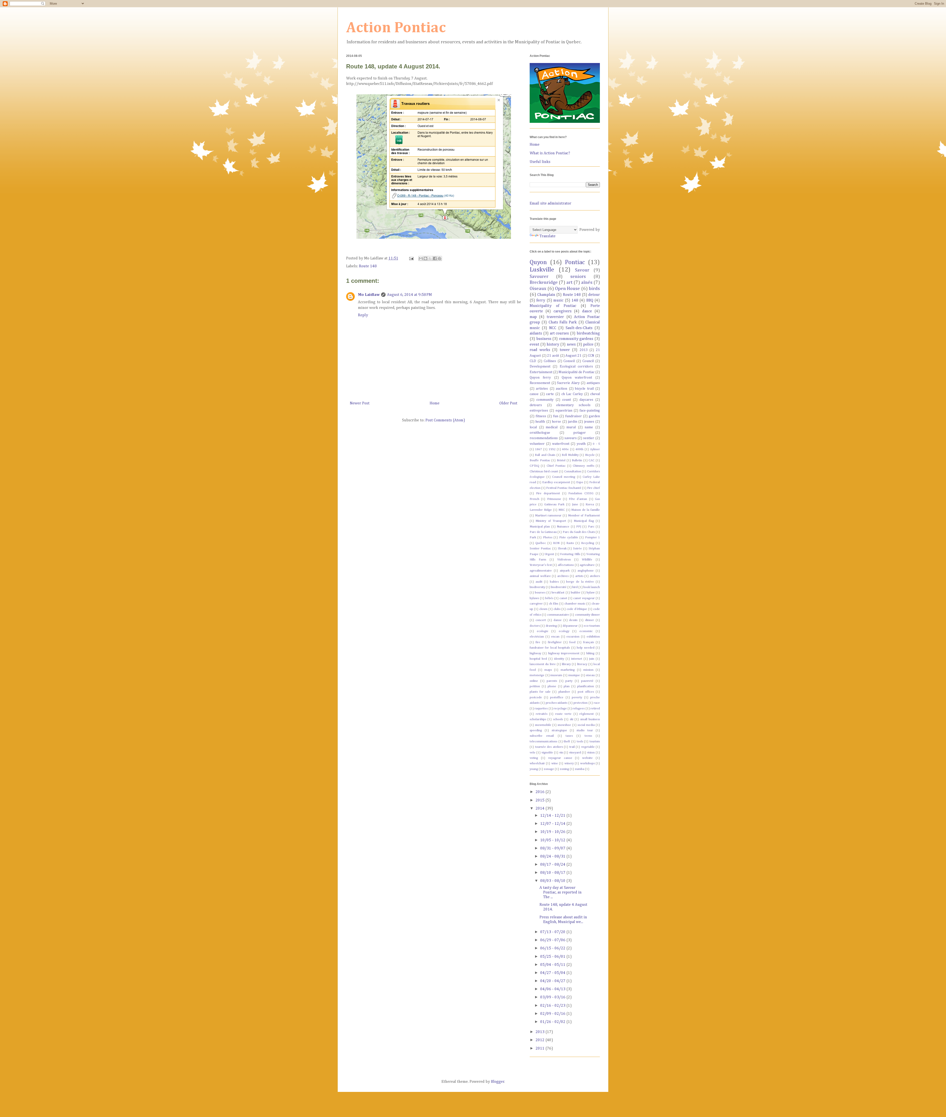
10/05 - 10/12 (553, 840)
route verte (563, 714)
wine (554, 763)
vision (591, 752)
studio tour (584, 730)
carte (550, 394)
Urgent (549, 554)
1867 (538, 449)
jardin (572, 421)
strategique (559, 730)
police (588, 345)
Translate (548, 236)
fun (555, 416)
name (589, 427)
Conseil (569, 361)
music (558, 301)
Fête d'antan (578, 499)
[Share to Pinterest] (439, 258)
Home (434, 403)
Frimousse (554, 499)
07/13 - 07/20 (553, 932)
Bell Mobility (570, 455)
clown (543, 609)
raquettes (541, 708)
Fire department (548, 493)
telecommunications (543, 741)
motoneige (537, 675)
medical (551, 427)
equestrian (564, 410)
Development (540, 366)
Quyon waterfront (577, 377)
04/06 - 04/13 (553, 989)
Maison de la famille (585, 509)
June (575, 504)
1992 (552, 449)
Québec (540, 543)
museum (556, 675)
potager (579, 432)
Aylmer (595, 449)
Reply (363, 315)
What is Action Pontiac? (550, 153)
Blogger (497, 1082)
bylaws (534, 598)
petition (535, 686)
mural (571, 427)
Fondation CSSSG (580, 493)
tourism (595, 741)
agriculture (587, 565)
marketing (568, 669)
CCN (591, 355)
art (569, 282)
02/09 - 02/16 (553, 1014)
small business (590, 719)
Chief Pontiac (556, 465)
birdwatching (588, 333)
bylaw (591, 592)
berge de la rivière (580, 581)
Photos (547, 537)
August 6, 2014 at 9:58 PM (409, 295)
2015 (540, 800)
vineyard (575, 752)
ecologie (542, 631)
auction (561, 388)
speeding (536, 730)
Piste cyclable (568, 537)
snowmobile (543, 725)
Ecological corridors (576, 366)
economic (586, 631)
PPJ (578, 526)
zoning (564, 769)
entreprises (539, 410)
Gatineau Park (554, 504)
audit (539, 581)
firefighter (555, 642)
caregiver (536, 603)
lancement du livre (543, 664)
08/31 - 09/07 (553, 848)
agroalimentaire (541, 570)
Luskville (542, 270)
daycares (586, 399)
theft (567, 741)
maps (548, 669)
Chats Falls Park (563, 322)
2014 (540, 809)
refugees (579, 708)
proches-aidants (556, 702)
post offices (586, 691)
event (534, 345)
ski (571, 719)
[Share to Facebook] (434, 258)
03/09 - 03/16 (553, 997)
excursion (572, 636)
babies (554, 581)
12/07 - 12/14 (553, 824)
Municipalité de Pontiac (576, 372)
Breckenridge (544, 282)
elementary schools (573, 405)
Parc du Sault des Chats (579, 532)
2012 (540, 1040)
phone (552, 686)
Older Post (508, 403)
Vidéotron (564, 559)
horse (556, 421)
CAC (591, 460)
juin (591, 658)
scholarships (538, 719)
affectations (566, 565)
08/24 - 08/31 (553, 857)
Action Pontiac (396, 28)
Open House (567, 288)
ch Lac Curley (572, 394)
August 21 (573, 355)
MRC (561, 509)
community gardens (576, 339)
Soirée (577, 548)
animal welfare (540, 576)
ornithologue (540, 432)
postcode (536, 697)
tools (580, 741)
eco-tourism (592, 625)
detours (536, 405)
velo (532, 752)
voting (534, 758)
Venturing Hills (570, 554)
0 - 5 (596, 444)
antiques (593, 383)
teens (588, 735)
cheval (595, 394)
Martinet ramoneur (548, 515)
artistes (542, 388)
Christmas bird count (544, 471)
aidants (536, 333)
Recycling (587, 543)
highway (535, 653)
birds (594, 288)
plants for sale (540, 691)
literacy (582, 664)
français (588, 642)
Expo (579, 482)
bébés (549, 598)
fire (538, 642)
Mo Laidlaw (369, 295)
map (533, 317)
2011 (540, 1049)
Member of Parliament (584, 515)
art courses (559, 333)
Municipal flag (584, 521)
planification (585, 686)
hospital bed (538, 658)
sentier (588, 438)
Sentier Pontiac (540, 548)
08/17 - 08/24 (553, 865)
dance (587, 311)
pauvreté (587, 681)
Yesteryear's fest (541, 565)
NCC (552, 328)
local (533, 427)
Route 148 (368, 266)
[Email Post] (411, 258)
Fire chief (593, 488)
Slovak (562, 548)
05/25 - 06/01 (553, 957)
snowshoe (564, 725)
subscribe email (542, 735)
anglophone (585, 570)
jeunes (589, 421)
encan (555, 636)
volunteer (537, 444)
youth (581, 444)
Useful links (540, 162)
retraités (541, 714)
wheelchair (537, 763)
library (566, 664)
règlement (586, 714)
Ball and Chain (545, 455)
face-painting (589, 410)
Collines (550, 361)
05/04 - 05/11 (553, 965)
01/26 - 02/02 (553, 1022)
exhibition (593, 636)
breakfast (558, 592)
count (566, 399)
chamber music (575, 603)
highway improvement (563, 653)
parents (552, 681)
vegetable (588, 747)
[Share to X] (430, 258)
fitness (541, 416)
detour (594, 295)
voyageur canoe (560, 758)
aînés (586, 282)
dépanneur (570, 625)
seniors (578, 276)
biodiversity (537, 587)
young (534, 769)
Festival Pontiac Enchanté (563, 488)
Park (533, 537)
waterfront (560, 444)
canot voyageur (584, 598)
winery (569, 763)
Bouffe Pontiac (540, 460)
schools (558, 719)
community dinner (587, 614)
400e (565, 449)
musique (574, 675)
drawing (551, 625)
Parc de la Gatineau (543, 532)
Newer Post (360, 403)
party (569, 681)
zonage (549, 769)
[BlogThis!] (425, 258)
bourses (540, 592)
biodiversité (559, 587)
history (553, 345)
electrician (537, 636)
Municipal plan (540, 526)
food (572, 642)
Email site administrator (550, 204)
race (597, 702)
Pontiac (575, 262)
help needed (585, 647)
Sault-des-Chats (579, 328)
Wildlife (587, 559)
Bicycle (590, 455)
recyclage (560, 708)
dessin (573, 620)
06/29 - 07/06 (553, 940)
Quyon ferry (540, 377)
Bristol (561, 460)
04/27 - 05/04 (553, 973)
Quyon (538, 262)
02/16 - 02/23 (553, 1006)
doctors (535, 625)
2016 (540, 792)
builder (575, 592)
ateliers (595, 576)
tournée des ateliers (549, 747)
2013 (584, 350)
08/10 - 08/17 (553, 873)
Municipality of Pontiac (553, 306)
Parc (591, 526)
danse (558, 620)
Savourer (539, 276)
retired (595, 708)
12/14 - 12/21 (553, 816)
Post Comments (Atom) (445, 420)
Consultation (572, 471)
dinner (589, 620)
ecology (564, 631)
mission (588, 669)
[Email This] (420, 258)
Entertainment (541, 372)
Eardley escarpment (556, 482)
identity (559, 658)
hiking (590, 653)
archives (563, 576)
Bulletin (577, 460)
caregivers (563, 311)
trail (572, 747)
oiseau (590, 675)
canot (563, 598)
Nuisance (563, 526)
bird (575, 587)
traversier (555, 317)
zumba (579, 769)
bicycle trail (584, 388)
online (534, 681)
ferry (540, 301)
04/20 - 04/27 (553, 981)
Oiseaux (538, 288)
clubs (557, 609)
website (587, 758)
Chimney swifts (583, 465)
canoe (534, 394)
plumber (564, 691)
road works (540, 350)
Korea (590, 504)
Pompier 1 (592, 537)
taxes (569, 735)
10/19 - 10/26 (553, 832)
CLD (533, 361)
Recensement (540, 383)
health (540, 421)
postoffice (556, 697)
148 (575, 301)
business (543, 339)
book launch (591, 587)
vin (561, 752)
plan (567, 686)
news (571, 345)
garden (594, 416)
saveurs (570, 438)
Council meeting (563, 477)
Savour (582, 270)
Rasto (570, 543)
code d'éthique (577, 609)
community (545, 399)
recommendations (544, 438)
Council (588, 361)
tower (565, 350)
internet (576, 658)
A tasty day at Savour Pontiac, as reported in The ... (561, 892)
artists (579, 576)
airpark (565, 570)
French (534, 499)
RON (556, 543)
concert (541, 620)
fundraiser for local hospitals (550, 647)
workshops (587, 763)
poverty (577, 697)
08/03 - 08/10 (553, 881)
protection (581, 702)
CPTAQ (534, 465)
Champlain (546, 295)
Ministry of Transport (551, 521)
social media (586, 725)
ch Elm (553, 603)
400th (579, 449)
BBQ (589, 301)
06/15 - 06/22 (553, 948)
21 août (553, 355)
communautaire (558, 614)
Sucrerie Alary (568, 383)
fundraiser (573, 416)
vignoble (547, 752)
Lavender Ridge (541, 509)
